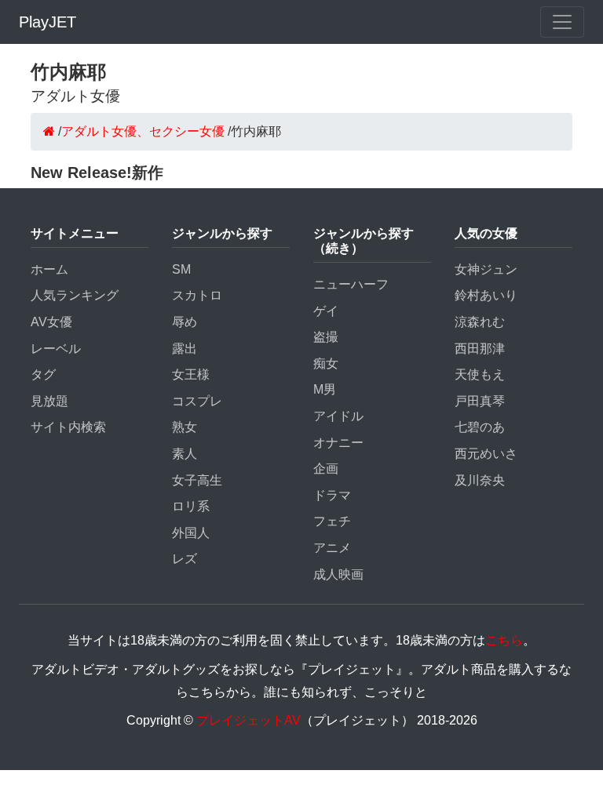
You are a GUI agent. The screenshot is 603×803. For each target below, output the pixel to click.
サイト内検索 (68, 427)
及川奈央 (480, 480)
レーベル (56, 348)
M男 (324, 389)
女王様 (191, 374)
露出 (184, 348)
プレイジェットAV (248, 720)
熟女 (184, 427)
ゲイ (325, 311)
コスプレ (197, 401)
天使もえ (480, 374)
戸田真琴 (480, 401)
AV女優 (51, 322)
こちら (504, 640)
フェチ (332, 521)
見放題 (49, 401)
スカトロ (197, 295)
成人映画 (338, 574)
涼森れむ (480, 322)
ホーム (49, 269)
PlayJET (47, 22)
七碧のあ (480, 427)
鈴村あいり (486, 295)
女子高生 (197, 480)
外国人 (191, 533)
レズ (184, 558)
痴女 (325, 363)
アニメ (332, 547)
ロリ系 (191, 506)
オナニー (338, 442)
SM (181, 269)
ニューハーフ (351, 284)
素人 (184, 453)
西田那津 (480, 348)
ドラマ (332, 495)
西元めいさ (486, 453)
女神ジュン (486, 269)
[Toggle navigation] (562, 22)
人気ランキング (75, 295)
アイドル (338, 416)
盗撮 (325, 336)
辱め (184, 322)
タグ (43, 374)
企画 (325, 468)
